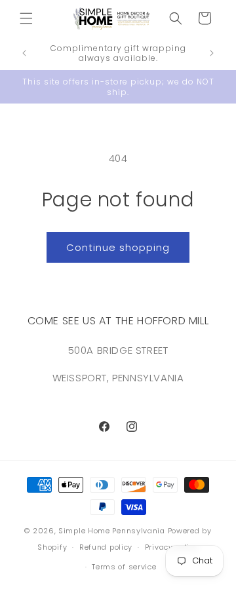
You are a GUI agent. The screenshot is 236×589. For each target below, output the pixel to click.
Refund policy (105, 547)
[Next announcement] (211, 53)
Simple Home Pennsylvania (113, 530)
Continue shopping (118, 247)
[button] (26, 18)
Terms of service (124, 566)
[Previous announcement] (24, 53)
